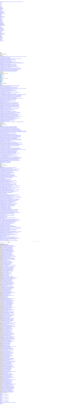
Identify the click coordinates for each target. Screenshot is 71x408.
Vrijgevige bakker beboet (5, 378)
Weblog (3, 1)
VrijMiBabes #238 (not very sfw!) (5, 161)
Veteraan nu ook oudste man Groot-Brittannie (8, 300)
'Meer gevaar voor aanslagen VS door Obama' (8, 318)
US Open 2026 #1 (3, 193)
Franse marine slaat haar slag (6, 290)
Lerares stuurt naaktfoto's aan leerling (7, 305)
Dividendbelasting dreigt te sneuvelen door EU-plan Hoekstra (9, 156)
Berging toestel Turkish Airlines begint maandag (8, 338)
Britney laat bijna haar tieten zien (6, 343)
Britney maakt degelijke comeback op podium (8, 387)
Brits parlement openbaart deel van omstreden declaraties (9, 277)
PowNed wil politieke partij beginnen (7, 272)
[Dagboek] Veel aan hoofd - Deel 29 (6, 179)
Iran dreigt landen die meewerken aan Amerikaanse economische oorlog (10, 114)
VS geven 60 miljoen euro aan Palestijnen (7, 384)
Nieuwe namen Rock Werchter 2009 (7, 331)
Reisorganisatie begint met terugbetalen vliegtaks (8, 278)
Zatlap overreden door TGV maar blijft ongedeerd (8, 259)
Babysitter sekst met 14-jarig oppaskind (7, 276)
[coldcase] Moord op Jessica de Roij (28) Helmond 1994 (8, 226)
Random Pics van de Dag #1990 (5, 67)
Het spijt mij (2, 178)
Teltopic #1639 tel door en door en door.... (6, 181)
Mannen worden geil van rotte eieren (7, 355)
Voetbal (1, 18)
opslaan (1, 55)
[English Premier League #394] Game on (6, 177)
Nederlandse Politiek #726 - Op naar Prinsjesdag (7, 175)
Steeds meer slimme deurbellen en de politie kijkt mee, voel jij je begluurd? (10, 95)
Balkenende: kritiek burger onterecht (7, 301)
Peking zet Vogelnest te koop (6, 317)
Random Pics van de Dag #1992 (5, 100)
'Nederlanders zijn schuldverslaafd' (6, 288)
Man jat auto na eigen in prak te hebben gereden (8, 336)
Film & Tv (2, 76)
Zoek (4, 1)
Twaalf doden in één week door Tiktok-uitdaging (7, 205)
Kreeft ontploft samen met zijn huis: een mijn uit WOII (9, 256)
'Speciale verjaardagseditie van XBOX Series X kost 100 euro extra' (9, 160)
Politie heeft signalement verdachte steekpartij (8, 309)
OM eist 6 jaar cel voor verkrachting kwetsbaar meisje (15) (8, 155)
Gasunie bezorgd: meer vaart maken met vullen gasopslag (8, 240)
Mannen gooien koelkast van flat (6, 339)
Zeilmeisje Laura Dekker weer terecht (7, 252)
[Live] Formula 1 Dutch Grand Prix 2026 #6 (7, 201)
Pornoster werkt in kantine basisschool (7, 389)
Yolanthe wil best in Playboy (6, 345)
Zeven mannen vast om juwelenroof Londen (7, 262)
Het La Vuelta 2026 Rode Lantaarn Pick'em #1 (7, 195)
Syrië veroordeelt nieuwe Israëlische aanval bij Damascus (8, 118)
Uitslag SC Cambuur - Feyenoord (5, 107)
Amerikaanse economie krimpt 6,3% (7, 306)
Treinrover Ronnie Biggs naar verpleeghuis (7, 267)
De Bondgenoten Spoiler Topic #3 (5, 208)
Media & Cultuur (2, 16)
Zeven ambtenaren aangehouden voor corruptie (8, 377)
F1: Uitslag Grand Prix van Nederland (6, 61)
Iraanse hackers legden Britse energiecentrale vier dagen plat (9, 134)
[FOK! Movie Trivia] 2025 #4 (5, 235)
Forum (1, 1)
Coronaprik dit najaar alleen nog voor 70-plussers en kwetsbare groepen (10, 148)
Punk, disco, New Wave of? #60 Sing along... (7, 215)
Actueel (2, 74)
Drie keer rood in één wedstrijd (6, 316)
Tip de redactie (2, 40)
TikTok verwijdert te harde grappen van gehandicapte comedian (9, 105)
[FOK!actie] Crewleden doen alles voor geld (8, 386)
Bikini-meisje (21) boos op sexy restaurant (7, 374)
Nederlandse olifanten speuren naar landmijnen (8, 298)
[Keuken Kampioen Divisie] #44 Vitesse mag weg (8, 204)
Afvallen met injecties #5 (4, 239)
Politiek (1, 9)
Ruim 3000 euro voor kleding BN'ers (7, 362)
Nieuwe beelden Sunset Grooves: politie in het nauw (9, 265)
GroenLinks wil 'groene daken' (6, 335)
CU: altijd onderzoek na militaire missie (7, 247)
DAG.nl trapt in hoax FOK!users (6, 369)
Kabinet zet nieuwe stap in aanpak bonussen (8, 303)
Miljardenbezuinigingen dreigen (6, 372)
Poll (1, 82)
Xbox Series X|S (2, 29)
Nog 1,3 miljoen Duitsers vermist (6, 385)
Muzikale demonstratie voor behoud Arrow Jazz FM (9, 346)
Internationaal (2, 8)
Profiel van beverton (2, 243)
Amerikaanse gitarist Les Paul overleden (7, 269)
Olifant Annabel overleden (5, 357)
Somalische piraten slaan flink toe (6, 293)
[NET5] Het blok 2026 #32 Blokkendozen (7, 225)
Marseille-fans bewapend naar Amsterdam (7, 312)
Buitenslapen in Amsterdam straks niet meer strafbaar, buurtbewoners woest (11, 116)
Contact (1, 38)
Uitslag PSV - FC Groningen (4, 110)
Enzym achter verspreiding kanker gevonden (8, 341)
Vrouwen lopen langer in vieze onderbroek (8, 352)
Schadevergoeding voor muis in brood (7, 281)
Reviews (15, 1)
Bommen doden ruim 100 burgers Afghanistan (8, 287)
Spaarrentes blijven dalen (5, 296)
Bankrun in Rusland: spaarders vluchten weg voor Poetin (8, 65)
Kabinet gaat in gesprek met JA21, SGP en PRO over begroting (9, 187)
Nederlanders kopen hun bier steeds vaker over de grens (8, 93)
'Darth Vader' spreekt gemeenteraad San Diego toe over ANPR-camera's (10, 112)
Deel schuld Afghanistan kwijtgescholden (7, 250)
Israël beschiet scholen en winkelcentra (7, 381)
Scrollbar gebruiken (3, 83)
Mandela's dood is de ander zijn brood (7, 279)
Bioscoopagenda (2, 17)
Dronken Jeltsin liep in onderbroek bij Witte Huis (8, 258)
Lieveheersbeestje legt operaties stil (6, 325)
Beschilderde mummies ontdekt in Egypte (7, 291)
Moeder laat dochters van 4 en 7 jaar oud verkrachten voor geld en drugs (10, 157)
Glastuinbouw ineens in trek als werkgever (7, 358)
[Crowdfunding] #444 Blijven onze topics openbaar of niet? (9, 234)
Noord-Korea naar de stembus (6, 342)
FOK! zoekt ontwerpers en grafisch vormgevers (8, 333)
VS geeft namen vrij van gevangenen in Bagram (8, 251)
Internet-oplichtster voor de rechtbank (7, 310)
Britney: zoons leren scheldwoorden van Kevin (8, 388)
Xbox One (1, 28)
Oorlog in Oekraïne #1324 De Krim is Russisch (7, 172)
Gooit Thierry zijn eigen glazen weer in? (6, 89)
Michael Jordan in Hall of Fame (6, 260)
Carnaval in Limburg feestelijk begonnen (7, 248)
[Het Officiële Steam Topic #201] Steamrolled (7, 174)
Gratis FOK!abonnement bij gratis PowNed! (8, 313)
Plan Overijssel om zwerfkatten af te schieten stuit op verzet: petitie (9, 212)
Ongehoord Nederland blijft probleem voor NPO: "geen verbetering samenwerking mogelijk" (13, 94)
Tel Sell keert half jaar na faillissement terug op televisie (8, 71)
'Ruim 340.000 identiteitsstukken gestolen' (7, 249)
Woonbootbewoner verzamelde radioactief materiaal (9, 379)
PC (0, 26)
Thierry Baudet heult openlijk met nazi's (6, 192)
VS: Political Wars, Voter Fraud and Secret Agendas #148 (8, 237)
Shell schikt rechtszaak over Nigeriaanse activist (8, 283)
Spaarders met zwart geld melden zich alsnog (8, 311)
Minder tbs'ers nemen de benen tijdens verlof (8, 255)
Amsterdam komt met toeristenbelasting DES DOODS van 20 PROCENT (10, 231)
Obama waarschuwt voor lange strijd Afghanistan (8, 266)
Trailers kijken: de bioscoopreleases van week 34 (7, 120)
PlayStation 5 (1, 30)
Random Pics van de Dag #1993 (5, 141)
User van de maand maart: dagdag (6, 363)
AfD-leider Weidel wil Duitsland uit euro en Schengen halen (9, 103)
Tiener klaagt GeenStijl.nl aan (6, 382)
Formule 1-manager (2, 25)
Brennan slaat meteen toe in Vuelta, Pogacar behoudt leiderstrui (9, 108)
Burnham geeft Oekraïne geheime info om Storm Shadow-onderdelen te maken (11, 98)
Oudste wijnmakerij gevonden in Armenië (7, 245)
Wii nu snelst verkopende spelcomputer (7, 302)
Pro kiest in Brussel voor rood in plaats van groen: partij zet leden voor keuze (11, 62)
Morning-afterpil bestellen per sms (6, 308)
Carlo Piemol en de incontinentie (6, 370)
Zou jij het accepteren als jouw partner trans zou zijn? (8, 183)
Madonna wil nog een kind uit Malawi (7, 315)
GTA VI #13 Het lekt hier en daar (5, 173)
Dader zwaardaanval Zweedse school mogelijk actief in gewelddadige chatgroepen (12, 121)
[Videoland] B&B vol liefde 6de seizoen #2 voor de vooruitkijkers (10, 189)
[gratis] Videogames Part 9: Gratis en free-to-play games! (8, 184)
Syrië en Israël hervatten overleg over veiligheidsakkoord (8, 138)
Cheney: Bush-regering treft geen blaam (7, 323)
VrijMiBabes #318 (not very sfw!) (5, 57)
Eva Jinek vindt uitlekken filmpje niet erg (7, 350)
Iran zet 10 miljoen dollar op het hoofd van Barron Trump (8, 176)
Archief (22, 1)
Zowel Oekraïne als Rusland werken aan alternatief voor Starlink (9, 104)
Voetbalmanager (2, 24)
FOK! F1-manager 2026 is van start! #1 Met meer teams (8, 182)
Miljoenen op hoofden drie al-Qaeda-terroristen (8, 307)
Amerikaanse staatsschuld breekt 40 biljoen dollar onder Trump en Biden (10, 68)
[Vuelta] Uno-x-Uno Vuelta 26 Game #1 (6, 185)
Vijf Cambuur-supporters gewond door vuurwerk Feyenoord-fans (9, 220)
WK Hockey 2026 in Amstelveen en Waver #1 (7, 191)
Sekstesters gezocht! (4, 324)
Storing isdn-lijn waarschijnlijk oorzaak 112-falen (8, 292)
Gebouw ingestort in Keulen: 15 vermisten (7, 353)
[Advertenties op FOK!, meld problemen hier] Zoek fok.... (8, 219)
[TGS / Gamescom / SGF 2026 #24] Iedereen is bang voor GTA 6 (9, 238)
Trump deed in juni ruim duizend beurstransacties (7, 117)
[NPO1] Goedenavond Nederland (5, 186)
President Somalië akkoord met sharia (7, 368)
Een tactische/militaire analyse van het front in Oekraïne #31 (9, 203)
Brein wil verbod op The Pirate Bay (7, 327)
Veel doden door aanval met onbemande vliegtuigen (9, 371)
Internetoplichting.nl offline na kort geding (7, 319)
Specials (20, 1)
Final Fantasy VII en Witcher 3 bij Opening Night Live (8, 132)
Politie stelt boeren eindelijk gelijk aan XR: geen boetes (8, 64)
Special (2, 81)
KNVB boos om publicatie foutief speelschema (8, 282)
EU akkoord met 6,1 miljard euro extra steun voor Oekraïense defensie (10, 96)
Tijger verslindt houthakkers (6, 354)
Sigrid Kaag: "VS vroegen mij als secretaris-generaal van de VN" (9, 102)
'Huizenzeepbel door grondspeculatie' (7, 263)
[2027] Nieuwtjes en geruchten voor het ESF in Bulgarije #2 (9, 210)
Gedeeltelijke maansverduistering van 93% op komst (7, 113)
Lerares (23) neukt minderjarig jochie (7, 383)
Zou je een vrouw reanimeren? (5, 224)
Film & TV (1, 31)
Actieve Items (7, 1)
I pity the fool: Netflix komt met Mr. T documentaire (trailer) (9, 70)
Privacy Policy (9, 402)
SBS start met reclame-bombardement (7, 373)
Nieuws (10, 1)
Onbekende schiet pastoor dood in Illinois (7, 337)
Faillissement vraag (3, 216)
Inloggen (1, 2)
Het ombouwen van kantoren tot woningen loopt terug (8, 97)
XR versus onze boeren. (4, 133)
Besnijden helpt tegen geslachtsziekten (7, 304)
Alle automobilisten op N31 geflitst (6, 280)
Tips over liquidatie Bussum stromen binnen (8, 349)
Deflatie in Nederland (5, 271)
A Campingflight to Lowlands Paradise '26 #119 (7, 217)
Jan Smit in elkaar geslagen (5, 273)
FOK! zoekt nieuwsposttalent (6, 356)
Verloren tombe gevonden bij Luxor (6, 367)
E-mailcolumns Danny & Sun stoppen (7, 390)
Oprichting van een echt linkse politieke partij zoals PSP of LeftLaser (10, 228)
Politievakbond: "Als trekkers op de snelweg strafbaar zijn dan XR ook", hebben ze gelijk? (13, 149)
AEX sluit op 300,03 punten (6, 264)
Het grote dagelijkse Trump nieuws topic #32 (6, 190)
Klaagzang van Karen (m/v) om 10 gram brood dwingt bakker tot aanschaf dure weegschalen (13, 56)
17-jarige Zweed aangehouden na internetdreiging (8, 326)
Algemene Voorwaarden (3, 402)
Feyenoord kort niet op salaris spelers (7, 321)
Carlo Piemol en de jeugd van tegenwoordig (8, 364)
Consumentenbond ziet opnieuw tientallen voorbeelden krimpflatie (9, 85)
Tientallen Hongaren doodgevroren (6, 380)
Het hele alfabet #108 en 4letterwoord (6, 168)
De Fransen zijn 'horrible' (5, 275)
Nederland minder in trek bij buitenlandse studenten (7, 221)
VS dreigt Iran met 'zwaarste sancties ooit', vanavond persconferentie (10, 92)
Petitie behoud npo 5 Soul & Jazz (5, 207)
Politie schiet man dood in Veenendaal (7, 329)
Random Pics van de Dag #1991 (5, 63)
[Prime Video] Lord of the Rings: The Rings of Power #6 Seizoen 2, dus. (10, 197)
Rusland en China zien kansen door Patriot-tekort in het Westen (9, 106)
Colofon (1, 39)
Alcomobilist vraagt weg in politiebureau (7, 366)
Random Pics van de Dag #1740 (5, 162)
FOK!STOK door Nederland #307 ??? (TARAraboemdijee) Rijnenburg (10, 227)
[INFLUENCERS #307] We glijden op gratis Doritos (8, 180)
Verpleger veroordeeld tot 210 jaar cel (7, 365)
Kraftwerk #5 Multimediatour (5, 230)
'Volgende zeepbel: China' (5, 274)
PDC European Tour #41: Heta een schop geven (7, 236)
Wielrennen (1, 21)
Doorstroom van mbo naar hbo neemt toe (6, 222)
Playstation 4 (1, 27)
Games (2, 77)
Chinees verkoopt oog (5, 297)
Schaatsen (1, 22)
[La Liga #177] (3, 214)
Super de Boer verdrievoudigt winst (6, 347)
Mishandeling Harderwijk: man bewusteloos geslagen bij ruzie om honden (10, 158)
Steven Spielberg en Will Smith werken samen (8, 391)
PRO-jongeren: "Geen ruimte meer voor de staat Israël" (8, 167)
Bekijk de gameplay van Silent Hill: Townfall (7, 119)
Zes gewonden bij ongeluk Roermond (7, 359)
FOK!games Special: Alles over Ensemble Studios (8, 314)
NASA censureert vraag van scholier (7, 261)
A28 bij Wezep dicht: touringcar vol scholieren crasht (8, 59)
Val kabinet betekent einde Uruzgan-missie (7, 246)
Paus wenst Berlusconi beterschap (6, 253)
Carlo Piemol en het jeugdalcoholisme (7, 340)
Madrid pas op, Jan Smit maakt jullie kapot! (7, 286)
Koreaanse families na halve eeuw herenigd (7, 257)
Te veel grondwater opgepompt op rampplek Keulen (9, 322)
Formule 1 (1, 19)
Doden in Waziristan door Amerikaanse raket (8, 295)
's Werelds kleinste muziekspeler (6, 332)
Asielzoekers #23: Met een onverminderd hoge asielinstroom (9, 211)
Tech (0, 10)
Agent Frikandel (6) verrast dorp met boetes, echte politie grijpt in (9, 66)
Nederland (1, 7)
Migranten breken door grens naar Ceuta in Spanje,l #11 (8, 229)
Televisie (1, 15)
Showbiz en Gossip (2, 11)
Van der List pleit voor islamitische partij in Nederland (8, 111)
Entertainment (2, 12)
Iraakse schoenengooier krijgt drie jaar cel (7, 328)
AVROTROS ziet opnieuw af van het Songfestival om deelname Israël (10, 196)
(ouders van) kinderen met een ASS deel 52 (7, 213)
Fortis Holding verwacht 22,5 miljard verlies (8, 320)
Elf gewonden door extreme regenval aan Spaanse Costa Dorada (9, 232)
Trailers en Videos (2, 33)
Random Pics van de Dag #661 (5, 146)
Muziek (1, 14)
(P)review (2, 80)
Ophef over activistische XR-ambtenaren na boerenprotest (8, 90)
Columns (12, 1)
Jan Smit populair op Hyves (5, 294)
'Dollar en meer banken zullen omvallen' (7, 376)
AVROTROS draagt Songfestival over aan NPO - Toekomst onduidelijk (10, 58)
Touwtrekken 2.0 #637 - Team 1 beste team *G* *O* (8, 169)
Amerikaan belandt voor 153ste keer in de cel (8, 284)
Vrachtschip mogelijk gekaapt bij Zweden (7, 270)
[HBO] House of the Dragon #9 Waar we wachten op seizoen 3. (9, 194)
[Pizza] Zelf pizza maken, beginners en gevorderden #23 (8, 200)
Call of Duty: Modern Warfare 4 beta (5, 86)
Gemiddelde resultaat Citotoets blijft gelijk (7, 348)
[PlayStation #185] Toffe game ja (5, 206)
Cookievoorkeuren (13, 402)
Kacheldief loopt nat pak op (5, 360)
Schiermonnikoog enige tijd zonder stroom (7, 334)
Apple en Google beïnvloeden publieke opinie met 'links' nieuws (9, 69)
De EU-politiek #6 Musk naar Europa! (6, 198)
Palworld (2, 218)
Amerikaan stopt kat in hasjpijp (6, 351)
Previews (17, 1)
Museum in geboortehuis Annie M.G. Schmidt (7, 223)
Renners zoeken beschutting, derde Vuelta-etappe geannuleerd (9, 87)
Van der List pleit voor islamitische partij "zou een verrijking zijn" (9, 199)
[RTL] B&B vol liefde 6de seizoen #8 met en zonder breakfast (9, 170)
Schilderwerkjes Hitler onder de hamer (7, 289)
